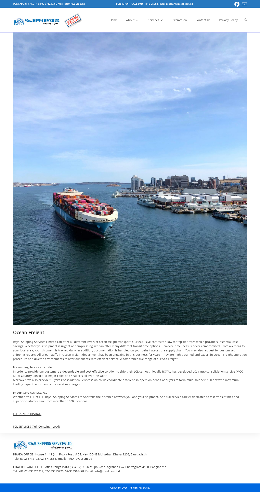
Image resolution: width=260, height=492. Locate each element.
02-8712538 (48, 459)
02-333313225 (54, 471)
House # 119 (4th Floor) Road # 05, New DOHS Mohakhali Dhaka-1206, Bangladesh (91, 454)
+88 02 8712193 (28, 459)
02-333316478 (74, 471)
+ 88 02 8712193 (45, 3)
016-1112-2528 (148, 3)
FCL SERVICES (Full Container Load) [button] (36, 426)
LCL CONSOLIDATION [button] (27, 414)
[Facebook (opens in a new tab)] (237, 4)
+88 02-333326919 (31, 471)
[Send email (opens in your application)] (244, 4)
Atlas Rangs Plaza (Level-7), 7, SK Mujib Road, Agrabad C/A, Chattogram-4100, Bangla (102, 467)
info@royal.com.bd (79, 459)
